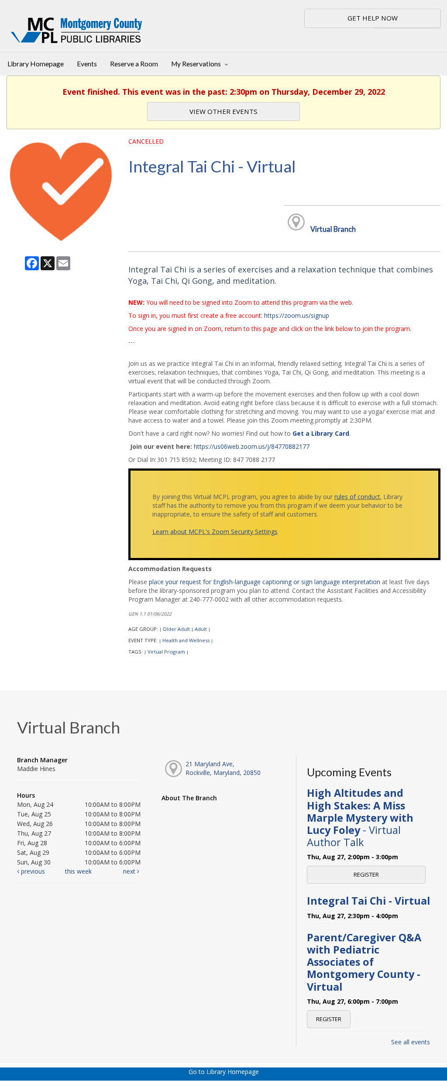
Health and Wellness (186, 640)
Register (366, 874)
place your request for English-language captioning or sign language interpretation (264, 582)
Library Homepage (35, 64)
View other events (223, 111)
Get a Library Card (320, 433)
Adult (201, 629)
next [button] (130, 871)
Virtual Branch (333, 229)
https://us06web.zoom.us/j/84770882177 (251, 446)
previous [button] (32, 871)
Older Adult (176, 629)
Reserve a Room (134, 64)
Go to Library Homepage (224, 1071)
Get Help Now (372, 18)
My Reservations (196, 64)
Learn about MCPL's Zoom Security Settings (215, 531)
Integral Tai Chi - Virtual (368, 901)
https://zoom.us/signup (296, 315)
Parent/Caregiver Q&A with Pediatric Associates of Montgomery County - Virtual (364, 962)
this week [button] (78, 871)
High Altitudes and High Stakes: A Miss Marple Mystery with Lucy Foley (360, 817)
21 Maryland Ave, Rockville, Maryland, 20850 (223, 768)
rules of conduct (357, 496)
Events (87, 64)
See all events (410, 1042)
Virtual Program (166, 651)
